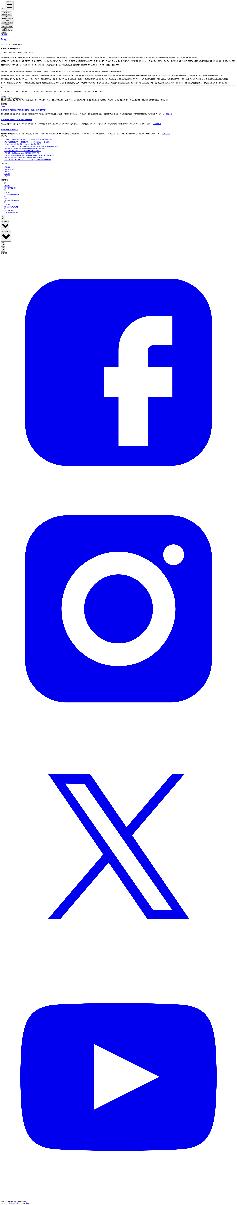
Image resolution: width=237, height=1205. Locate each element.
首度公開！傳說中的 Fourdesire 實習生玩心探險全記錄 (22, 153)
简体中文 (18, 1203)
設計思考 (7, 174)
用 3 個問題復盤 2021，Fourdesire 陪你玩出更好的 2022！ (22, 151)
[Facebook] (118, 489)
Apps (2, 216)
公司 (2, 243)
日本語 (23, 1203)
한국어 (27, 1203)
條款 (2, 248)
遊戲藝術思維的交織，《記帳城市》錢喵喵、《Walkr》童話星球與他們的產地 (29, 155)
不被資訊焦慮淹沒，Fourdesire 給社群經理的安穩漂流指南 (23, 157)
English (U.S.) (5, 1203)
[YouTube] (118, 1199)
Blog (3, 39)
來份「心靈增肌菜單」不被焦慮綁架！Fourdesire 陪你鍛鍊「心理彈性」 (27, 142)
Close (3, 9)
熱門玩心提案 (5, 221)
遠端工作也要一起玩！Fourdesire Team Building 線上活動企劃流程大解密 (27, 160)
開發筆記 (7, 171)
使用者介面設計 (9, 169)
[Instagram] (118, 726)
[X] (118, 963)
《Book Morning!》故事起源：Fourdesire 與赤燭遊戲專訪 (22, 144)
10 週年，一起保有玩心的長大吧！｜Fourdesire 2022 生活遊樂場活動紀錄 (28, 140)
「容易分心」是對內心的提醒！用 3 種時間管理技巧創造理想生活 (25, 148)
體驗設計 (7, 167)
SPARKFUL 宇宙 (6, 231)
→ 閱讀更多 (168, 114)
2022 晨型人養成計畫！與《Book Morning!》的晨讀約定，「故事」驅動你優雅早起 (31, 146)
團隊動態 (7, 176)
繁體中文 (12, 1203)
